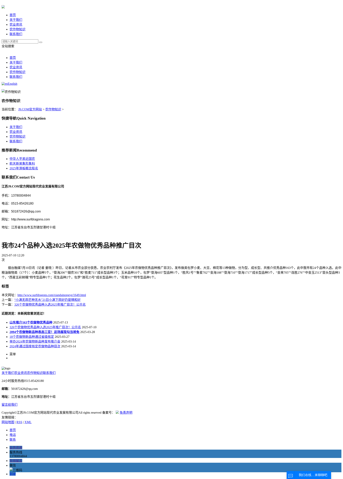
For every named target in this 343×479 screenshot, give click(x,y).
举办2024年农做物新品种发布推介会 (35, 341)
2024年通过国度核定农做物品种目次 (35, 346)
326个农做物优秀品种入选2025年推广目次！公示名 (50, 304)
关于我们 (16, 19)
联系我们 (16, 34)
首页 (13, 15)
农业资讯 (16, 24)
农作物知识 (17, 29)
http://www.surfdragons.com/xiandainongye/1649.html (51, 295)
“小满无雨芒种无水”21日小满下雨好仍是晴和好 (47, 299)
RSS (19, 422)
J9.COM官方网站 (30, 109)
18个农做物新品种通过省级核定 (32, 336)
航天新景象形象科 (22, 163)
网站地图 (8, 422)
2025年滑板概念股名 (24, 168)
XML (28, 422)
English (12, 83)
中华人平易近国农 (22, 158)
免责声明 (126, 412)
